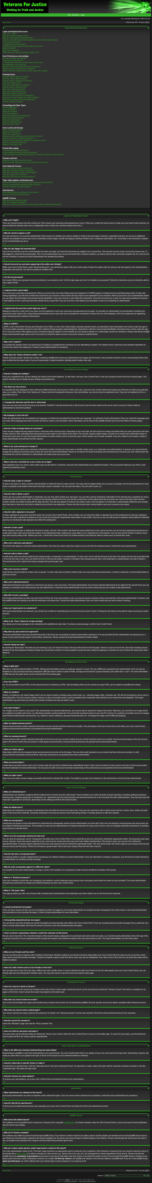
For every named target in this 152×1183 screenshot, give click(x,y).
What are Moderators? (12, 132)
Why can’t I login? (10, 34)
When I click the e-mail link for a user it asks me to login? (25, 71)
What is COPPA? (9, 48)
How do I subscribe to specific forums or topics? (22, 184)
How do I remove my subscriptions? (17, 187)
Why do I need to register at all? (15, 36)
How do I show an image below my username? (21, 67)
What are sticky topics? (12, 120)
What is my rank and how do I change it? (19, 69)
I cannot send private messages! (16, 150)
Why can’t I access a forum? (14, 89)
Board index (7, 22)
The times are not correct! (13, 60)
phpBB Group (69, 1122)
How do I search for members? (15, 174)
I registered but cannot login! (14, 44)
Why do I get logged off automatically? (18, 38)
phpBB (67, 1179)
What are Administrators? (13, 130)
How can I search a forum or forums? (17, 168)
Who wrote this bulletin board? (15, 200)
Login (82, 15)
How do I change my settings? (15, 58)
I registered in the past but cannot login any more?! (23, 46)
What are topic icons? (11, 124)
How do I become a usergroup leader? (18, 138)
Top (4, 228)
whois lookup (22, 1154)
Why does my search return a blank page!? (20, 172)
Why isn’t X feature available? (15, 202)
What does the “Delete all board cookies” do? (21, 52)
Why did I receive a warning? (14, 93)
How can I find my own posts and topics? (19, 177)
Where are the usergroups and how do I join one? (23, 136)
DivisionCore (92, 1181)
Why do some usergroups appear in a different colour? (24, 140)
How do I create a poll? (12, 83)
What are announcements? (13, 118)
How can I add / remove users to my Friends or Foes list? (25, 162)
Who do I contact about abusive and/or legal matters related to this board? (32, 204)
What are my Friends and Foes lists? (17, 160)
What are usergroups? (12, 134)
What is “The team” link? (12, 144)
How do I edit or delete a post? (15, 79)
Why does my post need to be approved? (19, 99)
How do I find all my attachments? (16, 194)
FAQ (69, 15)
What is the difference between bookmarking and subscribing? (28, 182)
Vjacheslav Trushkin (70, 1181)
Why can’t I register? (11, 50)
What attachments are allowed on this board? (21, 192)
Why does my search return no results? (18, 170)
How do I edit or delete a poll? (15, 87)
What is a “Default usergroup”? (15, 142)
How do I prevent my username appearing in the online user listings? (30, 40)
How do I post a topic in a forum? (16, 77)
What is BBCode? (10, 107)
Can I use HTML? (10, 109)
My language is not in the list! (14, 64)
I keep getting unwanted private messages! (20, 152)
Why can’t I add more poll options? (16, 85)
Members (75, 15)
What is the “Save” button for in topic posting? (21, 97)
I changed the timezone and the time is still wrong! (23, 62)
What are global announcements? (16, 116)
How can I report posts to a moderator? (18, 95)
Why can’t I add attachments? (14, 91)
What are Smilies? (10, 112)
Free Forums (83, 1181)
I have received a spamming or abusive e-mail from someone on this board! (33, 154)
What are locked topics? (12, 122)
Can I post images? (10, 114)
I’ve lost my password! (11, 42)
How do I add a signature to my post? (18, 81)
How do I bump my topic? (13, 102)
